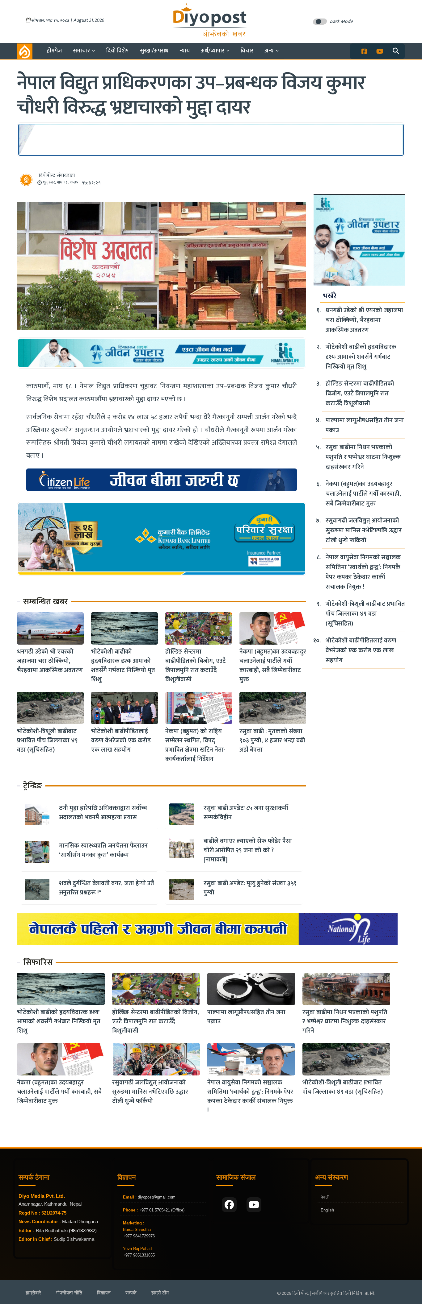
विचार (246, 51)
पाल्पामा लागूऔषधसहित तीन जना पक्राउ (365, 425)
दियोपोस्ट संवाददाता (57, 175)
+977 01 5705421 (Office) (161, 1210)
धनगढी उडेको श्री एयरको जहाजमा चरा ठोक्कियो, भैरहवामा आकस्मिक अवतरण (50, 660)
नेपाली (325, 1197)
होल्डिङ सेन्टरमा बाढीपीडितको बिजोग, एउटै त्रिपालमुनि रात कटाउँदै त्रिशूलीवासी (195, 665)
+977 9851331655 (139, 1255)
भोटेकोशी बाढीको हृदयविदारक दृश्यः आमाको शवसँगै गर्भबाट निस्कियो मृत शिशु (123, 665)
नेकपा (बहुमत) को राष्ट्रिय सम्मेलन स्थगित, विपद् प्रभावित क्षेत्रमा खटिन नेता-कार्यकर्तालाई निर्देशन (195, 745)
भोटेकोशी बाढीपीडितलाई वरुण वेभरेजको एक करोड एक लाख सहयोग (121, 740)
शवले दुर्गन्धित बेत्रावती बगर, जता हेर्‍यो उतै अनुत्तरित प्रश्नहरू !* (106, 888)
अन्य (269, 51)
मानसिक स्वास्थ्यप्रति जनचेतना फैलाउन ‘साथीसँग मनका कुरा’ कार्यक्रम (103, 850)
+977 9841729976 (139, 1236)
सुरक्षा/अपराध (154, 51)
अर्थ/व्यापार (212, 51)
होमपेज (54, 51)
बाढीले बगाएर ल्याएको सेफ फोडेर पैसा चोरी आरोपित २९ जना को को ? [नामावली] (248, 850)
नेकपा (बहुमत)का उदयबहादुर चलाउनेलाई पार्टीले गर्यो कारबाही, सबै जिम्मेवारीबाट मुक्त (272, 665)
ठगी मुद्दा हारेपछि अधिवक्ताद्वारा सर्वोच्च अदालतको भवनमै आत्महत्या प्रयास (103, 813)
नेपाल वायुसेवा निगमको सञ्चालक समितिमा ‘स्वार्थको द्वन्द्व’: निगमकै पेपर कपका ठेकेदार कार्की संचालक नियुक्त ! (363, 572)
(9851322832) (83, 1230)
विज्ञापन (104, 1292)
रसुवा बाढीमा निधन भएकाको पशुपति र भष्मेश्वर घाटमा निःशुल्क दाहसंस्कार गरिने (363, 457)
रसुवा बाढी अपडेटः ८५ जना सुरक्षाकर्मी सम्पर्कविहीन (246, 813)
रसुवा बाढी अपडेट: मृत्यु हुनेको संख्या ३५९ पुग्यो (250, 888)
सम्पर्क (131, 1292)
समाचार (81, 51)
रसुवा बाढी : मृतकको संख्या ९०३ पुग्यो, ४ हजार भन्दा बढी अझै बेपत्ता (272, 740)
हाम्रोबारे (33, 1292)
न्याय (184, 51)
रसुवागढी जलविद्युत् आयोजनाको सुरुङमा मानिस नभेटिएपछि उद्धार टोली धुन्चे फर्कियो (364, 530)
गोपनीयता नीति (69, 1292)
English (327, 1210)
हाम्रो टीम (160, 1292)
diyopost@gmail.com (156, 1197)
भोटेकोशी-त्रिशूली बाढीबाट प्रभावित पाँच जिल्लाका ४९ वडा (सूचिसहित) (47, 740)
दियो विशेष (117, 51)
